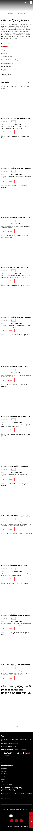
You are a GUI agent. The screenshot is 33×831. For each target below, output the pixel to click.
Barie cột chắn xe (6, 66)
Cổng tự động (5, 50)
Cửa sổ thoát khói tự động (9, 60)
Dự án (3, 779)
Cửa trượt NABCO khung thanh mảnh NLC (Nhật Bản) (14, 467)
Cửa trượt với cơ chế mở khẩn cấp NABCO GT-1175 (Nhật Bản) (15, 268)
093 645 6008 (20, 749)
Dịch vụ (3, 776)
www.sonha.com (12, 743)
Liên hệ (3, 781)
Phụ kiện (4, 70)
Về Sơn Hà (4, 768)
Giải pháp (3, 771)
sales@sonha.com (11, 746)
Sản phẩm (10, 13)
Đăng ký (31, 799)
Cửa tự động (21, 13)
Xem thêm (15, 727)
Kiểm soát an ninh (7, 63)
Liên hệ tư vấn (7, 132)
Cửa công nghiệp (6, 56)
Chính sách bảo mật (6, 784)
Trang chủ (1, 13)
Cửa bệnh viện (5, 53)
